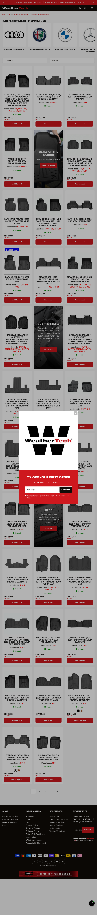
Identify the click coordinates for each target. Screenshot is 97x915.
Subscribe (65, 490)
